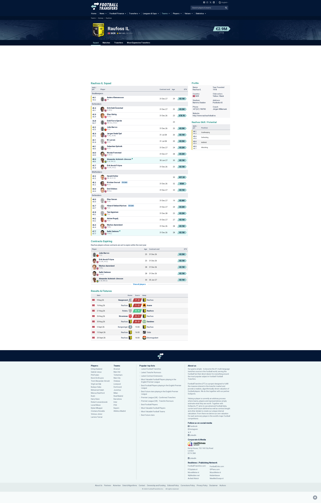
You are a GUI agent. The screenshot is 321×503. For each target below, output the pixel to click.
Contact (142, 485)
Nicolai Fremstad (114, 153)
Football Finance (117, 14)
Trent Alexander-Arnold (100, 381)
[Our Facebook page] (203, 3)
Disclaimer (213, 485)
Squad (96, 43)
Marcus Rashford (98, 393)
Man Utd (117, 372)
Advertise (117, 485)
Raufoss (109, 18)
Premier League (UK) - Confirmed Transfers (158, 398)
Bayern (116, 408)
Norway (100, 18)
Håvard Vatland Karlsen (117, 206)
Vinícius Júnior (96, 414)
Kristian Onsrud (113, 182)
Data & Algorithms (130, 485)
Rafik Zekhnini (113, 231)
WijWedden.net (194, 475)
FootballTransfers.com (197, 466)
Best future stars (148, 415)
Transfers (133, 14)
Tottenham (118, 375)
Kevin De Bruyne (97, 378)
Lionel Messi (96, 405)
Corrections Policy (188, 485)
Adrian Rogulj (112, 218)
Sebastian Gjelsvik (114, 146)
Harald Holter (112, 176)
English (224, 2)
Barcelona (118, 399)
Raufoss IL (118, 28)
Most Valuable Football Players (153, 408)
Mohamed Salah (97, 390)
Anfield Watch (193, 478)
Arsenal (117, 369)
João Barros (112, 127)
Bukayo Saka (96, 387)
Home (93, 14)
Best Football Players (149, 405)
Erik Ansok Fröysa (114, 165)
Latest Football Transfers (151, 369)
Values (188, 14)
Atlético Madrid (120, 411)
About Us (98, 485)
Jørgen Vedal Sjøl (114, 133)
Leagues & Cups (150, 14)
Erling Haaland (96, 369)
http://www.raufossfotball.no (204, 116)
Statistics (200, 14)
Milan (116, 393)
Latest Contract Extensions (152, 376)
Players (176, 14)
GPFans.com (215, 469)
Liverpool (117, 384)
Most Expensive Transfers (138, 43)
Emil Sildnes (112, 189)
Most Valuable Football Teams (153, 412)
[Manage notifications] (315, 497)
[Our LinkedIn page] (213, 3)
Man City (117, 378)
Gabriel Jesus (96, 372)
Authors (223, 485)
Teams (165, 14)
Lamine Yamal (96, 417)
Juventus (117, 390)
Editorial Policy (173, 485)
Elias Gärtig (112, 114)
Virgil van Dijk (96, 384)
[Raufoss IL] (98, 30)
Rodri (93, 396)
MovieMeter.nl (193, 472)
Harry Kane (95, 399)
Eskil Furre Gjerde (114, 121)
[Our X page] (210, 3)
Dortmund (118, 387)
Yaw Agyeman (112, 212)
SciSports (191, 394)
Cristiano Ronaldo (98, 411)
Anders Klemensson (115, 97)
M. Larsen (111, 140)
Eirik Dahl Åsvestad (115, 108)
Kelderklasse (215, 475)
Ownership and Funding (156, 485)
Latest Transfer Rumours (151, 372)
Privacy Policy (202, 485)
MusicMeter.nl (215, 472)
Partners (107, 485)
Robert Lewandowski (99, 402)
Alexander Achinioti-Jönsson (119, 159)
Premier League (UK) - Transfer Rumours (157, 401)
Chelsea (117, 381)
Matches (106, 43)
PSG (115, 405)
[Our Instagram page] (206, 3)
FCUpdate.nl (192, 469)
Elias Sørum (112, 199)
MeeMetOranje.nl (216, 478)
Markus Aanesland (115, 225)
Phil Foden (95, 375)
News (102, 14)
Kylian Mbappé (97, 408)
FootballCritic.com (217, 466)
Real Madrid (118, 396)
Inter (115, 402)
